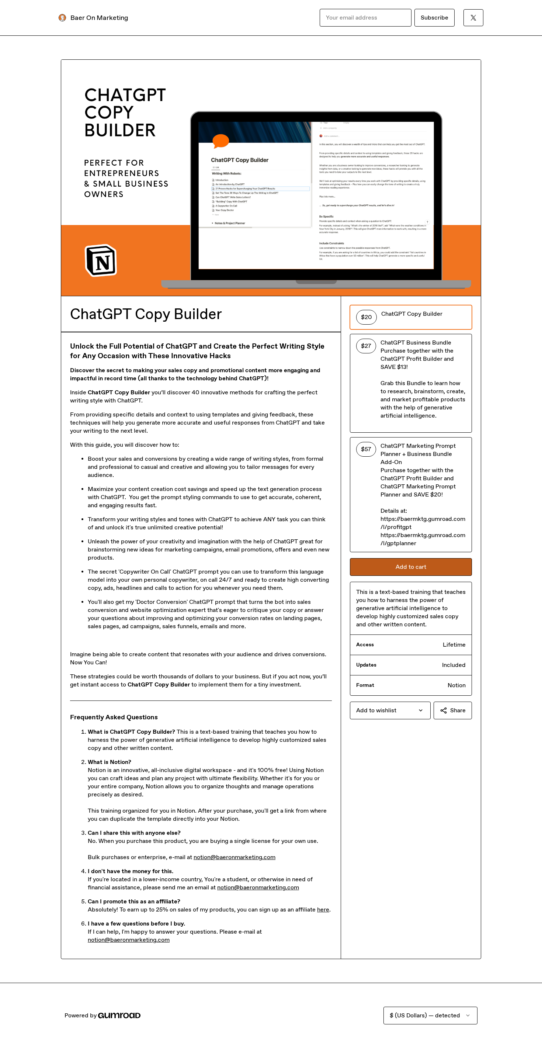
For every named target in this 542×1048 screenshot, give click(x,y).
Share (458, 710)
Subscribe (434, 17)
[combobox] (390, 710)
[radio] (411, 317)
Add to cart (411, 566)
